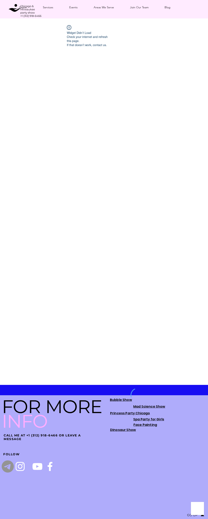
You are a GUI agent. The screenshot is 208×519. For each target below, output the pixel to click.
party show (27, 12)
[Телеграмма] (8, 466)
